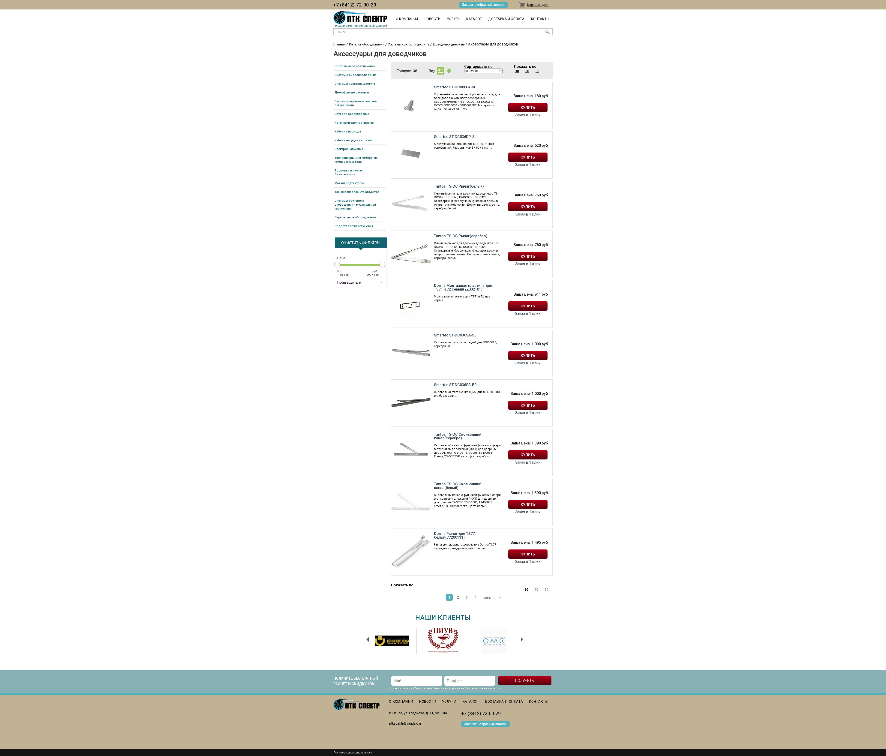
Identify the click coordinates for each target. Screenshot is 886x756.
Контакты (540, 19)
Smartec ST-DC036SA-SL (455, 335)
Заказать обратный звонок (483, 4)
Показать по (525, 67)
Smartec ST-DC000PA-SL (455, 87)
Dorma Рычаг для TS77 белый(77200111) (454, 535)
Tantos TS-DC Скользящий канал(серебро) (457, 436)
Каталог (474, 19)
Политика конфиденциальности (353, 752)
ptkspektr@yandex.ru (405, 723)
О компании (407, 19)
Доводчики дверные (449, 44)
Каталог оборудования (366, 44)
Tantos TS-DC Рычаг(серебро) (460, 236)
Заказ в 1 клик (527, 115)
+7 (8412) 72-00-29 (354, 5)
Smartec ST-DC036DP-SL (455, 137)
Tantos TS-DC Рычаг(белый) (459, 186)
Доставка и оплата (506, 19)
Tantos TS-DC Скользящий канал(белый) (457, 486)
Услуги (453, 19)
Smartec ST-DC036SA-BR (455, 385)
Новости (432, 19)
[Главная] (360, 19)
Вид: (432, 71)
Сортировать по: (479, 67)
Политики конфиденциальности (482, 688)
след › (487, 597)
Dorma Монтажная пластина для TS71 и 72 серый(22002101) (463, 287)
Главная (339, 44)
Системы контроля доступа (408, 44)
